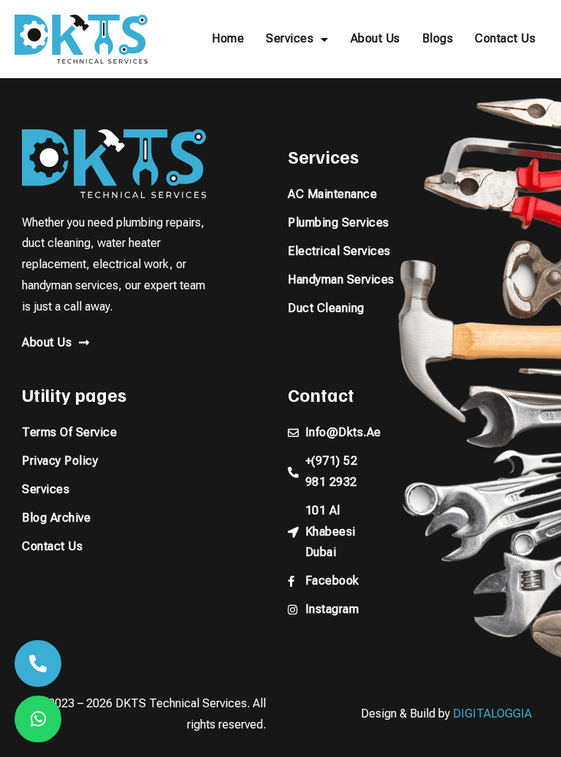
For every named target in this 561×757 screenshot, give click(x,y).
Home (228, 38)
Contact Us (505, 38)
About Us (375, 38)
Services (289, 38)
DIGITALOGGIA (492, 713)
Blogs (438, 38)
